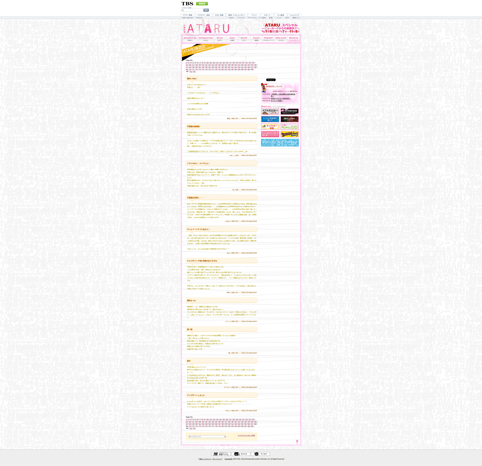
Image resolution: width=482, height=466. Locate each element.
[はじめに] (206, 39)
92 (194, 71)
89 (252, 69)
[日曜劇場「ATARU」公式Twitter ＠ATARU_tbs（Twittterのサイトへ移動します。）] (280, 142)
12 (214, 62)
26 (190, 65)
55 (213, 67)
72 (196, 69)
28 (196, 65)
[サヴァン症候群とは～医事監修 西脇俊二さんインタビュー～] (270, 119)
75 (206, 69)
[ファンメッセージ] (294, 39)
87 (245, 69)
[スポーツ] (267, 14)
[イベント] (279, 18)
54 (209, 67)
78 (216, 69)
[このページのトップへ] (297, 441)
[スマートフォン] (252, 18)
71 (193, 69)
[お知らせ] (190, 39)
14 (220, 62)
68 (255, 67)
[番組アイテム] (221, 454)
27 (193, 65)
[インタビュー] (290, 111)
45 (252, 65)
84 (236, 69)
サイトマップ (217, 459)
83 (232, 69)
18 (233, 62)
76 (209, 69)
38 (229, 65)
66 (249, 67)
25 (187, 65)
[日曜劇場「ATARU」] (203, 26)
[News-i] (231, 18)
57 (219, 67)
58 (223, 67)
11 (211, 62)
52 (203, 67)
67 (252, 67)
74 (203, 69)
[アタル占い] (270, 111)
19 (237, 62)
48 (190, 67)
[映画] (271, 18)
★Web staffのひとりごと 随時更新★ (285, 91)
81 (226, 69)
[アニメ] (254, 14)
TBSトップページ (205, 459)
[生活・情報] (219, 14)
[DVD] (287, 18)
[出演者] (232, 39)
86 (242, 69)
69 (187, 69)
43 (245, 65)
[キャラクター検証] (270, 127)
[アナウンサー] (241, 18)
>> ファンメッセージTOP (246, 435)
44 (249, 65)
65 (245, 67)
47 (187, 67)
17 (230, 62)
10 (207, 62)
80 (223, 69)
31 (206, 65)
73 (200, 69)
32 (209, 65)
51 (200, 67)
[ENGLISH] (199, 18)
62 (236, 67)
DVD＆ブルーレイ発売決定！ (281, 98)
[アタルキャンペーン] (269, 39)
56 (216, 67)
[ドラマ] (188, 14)
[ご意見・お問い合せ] (187, 18)
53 (206, 67)
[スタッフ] (244, 39)
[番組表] (202, 3)
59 (226, 67)
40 (236, 65)
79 (219, 69)
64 (242, 67)
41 (239, 65)
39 (232, 65)
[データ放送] (262, 18)
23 (250, 62)
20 (240, 62)
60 (229, 67)
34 (216, 65)
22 (247, 62)
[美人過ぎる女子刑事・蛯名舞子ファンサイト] (270, 134)
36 (223, 65)
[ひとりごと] (281, 39)
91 (191, 71)
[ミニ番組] (280, 14)
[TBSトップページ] (187, 3)
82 (229, 69)
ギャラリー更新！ (277, 101)
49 (193, 67)
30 (203, 65)
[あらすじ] (220, 39)
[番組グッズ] (296, 18)
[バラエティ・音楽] (203, 14)
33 (213, 65)
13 (217, 62)
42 (242, 65)
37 (226, 65)
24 (253, 62)
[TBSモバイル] (240, 454)
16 (227, 62)
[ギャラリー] (290, 119)
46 (255, 65)
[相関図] (256, 39)
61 (232, 67)
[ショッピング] (294, 14)
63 (239, 67)
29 (200, 65)
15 (224, 62)
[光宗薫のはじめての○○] (290, 127)
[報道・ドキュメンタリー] (236, 14)
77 (213, 69)
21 (243, 62)
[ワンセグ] (260, 454)
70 (190, 69)
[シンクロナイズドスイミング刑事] (290, 134)
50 (196, 67)
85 (239, 69)
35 (219, 65)
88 (249, 69)
